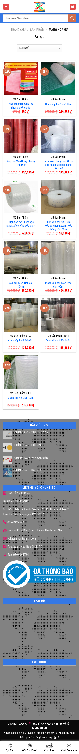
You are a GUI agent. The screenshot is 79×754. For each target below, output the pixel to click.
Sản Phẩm (37, 29)
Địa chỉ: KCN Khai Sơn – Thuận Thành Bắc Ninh (35, 530)
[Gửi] (72, 18)
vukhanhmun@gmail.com (21, 538)
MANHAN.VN (39, 728)
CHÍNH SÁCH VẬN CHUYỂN (31, 458)
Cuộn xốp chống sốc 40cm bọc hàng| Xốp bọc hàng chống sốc (58, 165)
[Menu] (6, 7)
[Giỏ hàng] (73, 7)
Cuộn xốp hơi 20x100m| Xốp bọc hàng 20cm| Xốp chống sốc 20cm (58, 225)
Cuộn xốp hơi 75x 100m (21, 397)
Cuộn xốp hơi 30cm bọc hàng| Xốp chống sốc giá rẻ (21, 223)
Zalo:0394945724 (18, 555)
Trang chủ (18, 29)
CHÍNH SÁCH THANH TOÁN (31, 432)
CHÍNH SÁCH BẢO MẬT (28, 470)
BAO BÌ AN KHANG (18, 493)
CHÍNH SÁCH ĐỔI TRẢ (28, 445)
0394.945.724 (15, 522)
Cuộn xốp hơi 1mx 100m (58, 104)
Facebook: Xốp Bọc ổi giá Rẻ (24, 547)
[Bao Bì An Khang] (39, 6)
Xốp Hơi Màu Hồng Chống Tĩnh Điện (21, 163)
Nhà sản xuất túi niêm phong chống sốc (21, 105)
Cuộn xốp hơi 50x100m (20, 340)
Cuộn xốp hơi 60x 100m (58, 340)
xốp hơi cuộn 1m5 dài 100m (20, 284)
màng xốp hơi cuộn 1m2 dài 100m (58, 284)
